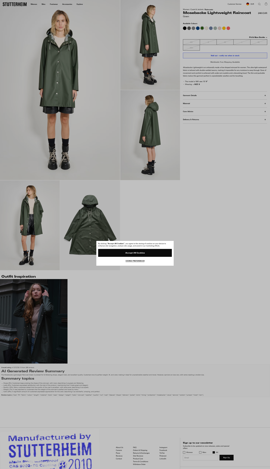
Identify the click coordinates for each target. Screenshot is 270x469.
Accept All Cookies (135, 253)
